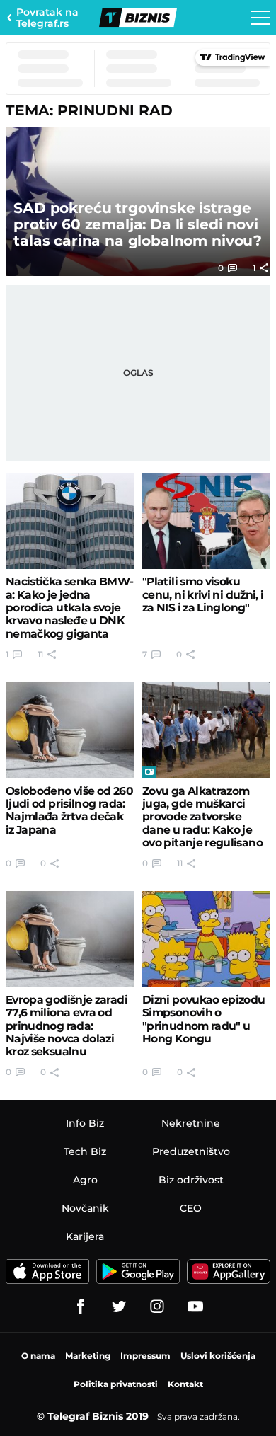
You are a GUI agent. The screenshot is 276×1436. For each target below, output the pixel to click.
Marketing (87, 1355)
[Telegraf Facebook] (81, 1306)
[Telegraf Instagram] (157, 1306)
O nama (38, 1355)
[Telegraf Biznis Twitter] (119, 1306)
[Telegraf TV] (195, 1306)
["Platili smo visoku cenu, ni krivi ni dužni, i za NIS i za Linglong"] (206, 521)
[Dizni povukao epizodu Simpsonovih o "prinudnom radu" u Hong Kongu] (206, 939)
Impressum (145, 1355)
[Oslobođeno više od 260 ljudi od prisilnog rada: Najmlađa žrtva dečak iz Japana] (70, 730)
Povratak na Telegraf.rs (47, 17)
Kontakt (185, 1384)
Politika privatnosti (116, 1384)
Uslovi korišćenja (217, 1355)
